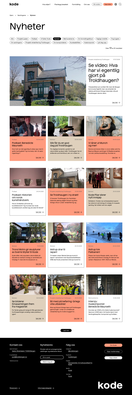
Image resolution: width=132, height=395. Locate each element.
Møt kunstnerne (68, 39)
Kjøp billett (108, 4)
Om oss (87, 4)
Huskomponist (89, 42)
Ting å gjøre (115, 39)
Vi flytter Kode (46, 39)
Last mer (66, 330)
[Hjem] (14, 4)
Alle (12, 39)
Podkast (34, 39)
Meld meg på (47, 362)
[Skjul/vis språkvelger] (115, 4)
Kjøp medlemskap (113, 351)
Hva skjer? (46, 4)
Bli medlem (97, 4)
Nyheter (57, 39)
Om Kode (113, 345)
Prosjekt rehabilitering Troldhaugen (38, 42)
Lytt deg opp (102, 42)
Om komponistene (60, 42)
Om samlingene (16, 42)
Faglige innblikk (101, 39)
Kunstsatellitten (75, 42)
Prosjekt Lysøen (22, 39)
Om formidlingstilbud (85, 39)
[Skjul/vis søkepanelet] (120, 4)
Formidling (76, 4)
